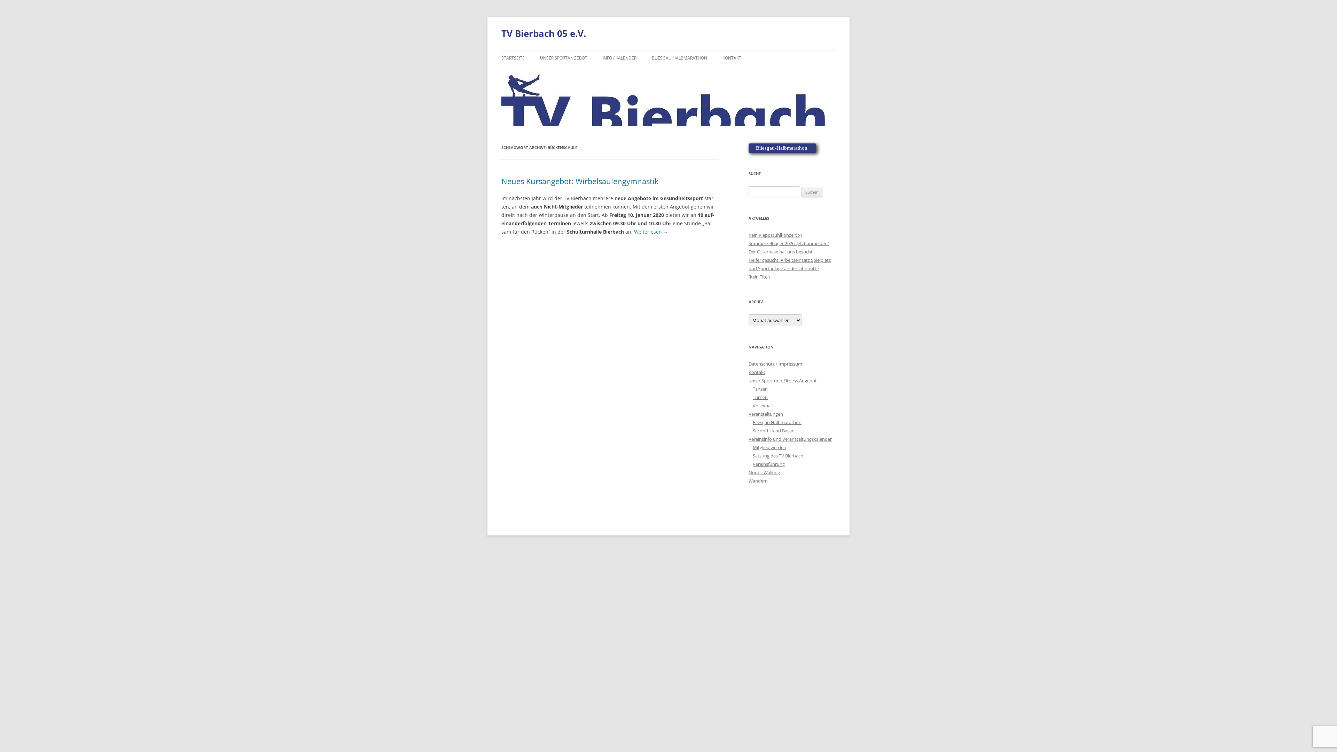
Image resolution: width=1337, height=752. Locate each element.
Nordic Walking (764, 472)
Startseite (513, 58)
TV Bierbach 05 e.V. (543, 33)
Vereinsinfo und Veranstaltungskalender (790, 439)
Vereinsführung (769, 464)
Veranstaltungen (766, 414)
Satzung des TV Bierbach (778, 456)
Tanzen (760, 389)
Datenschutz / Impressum (775, 364)
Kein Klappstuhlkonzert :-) (775, 235)
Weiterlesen (651, 231)
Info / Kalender (619, 58)
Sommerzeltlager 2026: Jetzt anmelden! (789, 243)
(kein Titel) (759, 277)
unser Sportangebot (563, 58)
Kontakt (731, 58)
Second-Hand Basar (773, 431)
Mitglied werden (769, 447)
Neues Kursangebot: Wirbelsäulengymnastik (580, 181)
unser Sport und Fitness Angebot (783, 380)
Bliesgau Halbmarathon (679, 58)
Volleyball (763, 405)
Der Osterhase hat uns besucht (781, 252)
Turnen (760, 397)
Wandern (758, 481)
